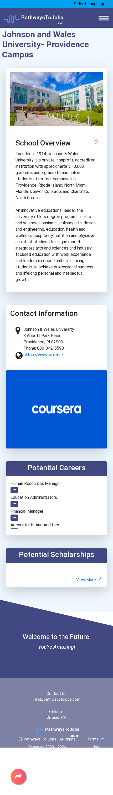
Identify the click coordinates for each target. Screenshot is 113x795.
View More (86, 579)
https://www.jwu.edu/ (43, 354)
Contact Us (56, 693)
